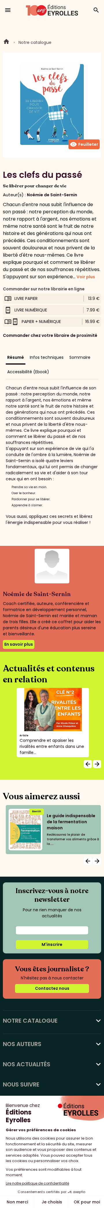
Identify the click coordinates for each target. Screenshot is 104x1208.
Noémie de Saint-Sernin (52, 195)
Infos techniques (47, 357)
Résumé (15, 357)
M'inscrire (52, 944)
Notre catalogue (34, 42)
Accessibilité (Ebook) (28, 372)
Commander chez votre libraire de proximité (50, 335)
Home (6, 42)
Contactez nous (52, 988)
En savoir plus (18, 644)
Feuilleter (84, 144)
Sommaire (79, 357)
